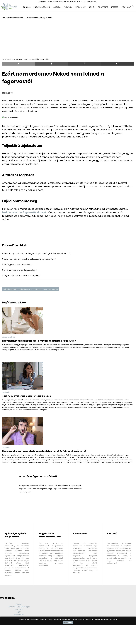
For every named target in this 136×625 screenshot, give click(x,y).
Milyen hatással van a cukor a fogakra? (22, 275)
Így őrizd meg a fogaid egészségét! (20, 270)
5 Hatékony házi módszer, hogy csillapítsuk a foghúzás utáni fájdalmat (37, 253)
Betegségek (81, 7)
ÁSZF (19, 612)
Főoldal (26, 7)
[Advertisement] (68, 35)
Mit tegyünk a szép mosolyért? (18, 264)
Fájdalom (68, 7)
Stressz (114, 7)
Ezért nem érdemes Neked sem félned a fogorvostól (30, 18)
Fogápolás (103, 7)
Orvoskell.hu (7, 597)
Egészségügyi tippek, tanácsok (30, 289)
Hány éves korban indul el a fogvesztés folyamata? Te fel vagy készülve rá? (44, 451)
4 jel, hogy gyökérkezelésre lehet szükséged (26, 395)
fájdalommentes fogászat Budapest (24, 212)
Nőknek (92, 7)
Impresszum (19, 615)
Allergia (57, 7)
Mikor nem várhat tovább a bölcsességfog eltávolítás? (30, 259)
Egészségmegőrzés (42, 7)
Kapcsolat (126, 7)
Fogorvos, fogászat (50, 289)
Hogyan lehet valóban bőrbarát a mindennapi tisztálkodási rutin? (39, 340)
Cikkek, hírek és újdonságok (19, 607)
